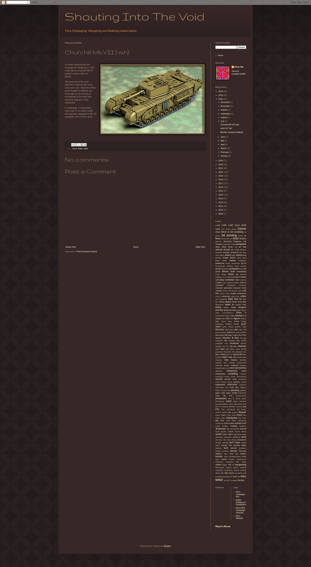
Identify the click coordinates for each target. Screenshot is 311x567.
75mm (223, 239)
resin (234, 415)
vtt (233, 465)
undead (231, 459)
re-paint (235, 412)
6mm (218, 238)
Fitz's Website (239, 517)
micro (232, 368)
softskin (231, 431)
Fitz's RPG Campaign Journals (240, 510)
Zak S (228, 480)
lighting (236, 354)
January (224, 156)
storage (218, 442)
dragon (226, 307)
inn (227, 346)
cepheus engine (233, 283)
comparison (241, 293)
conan (217, 296)
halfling (235, 335)
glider (236, 330)
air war (242, 247)
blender (218, 269)
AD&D (236, 238)
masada (218, 363)
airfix (232, 250)
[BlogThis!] (75, 144)
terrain (233, 450)
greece (223, 332)
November (225, 106)
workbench (228, 477)
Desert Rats (237, 302)
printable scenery (235, 407)
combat (233, 293)
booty (217, 274)
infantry (243, 343)
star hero (218, 440)
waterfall (243, 467)
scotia (217, 426)
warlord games (232, 467)
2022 (220, 164)
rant (229, 412)
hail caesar (219, 335)
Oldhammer (219, 387)
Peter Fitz (239, 67)
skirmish (236, 429)
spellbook (236, 437)
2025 (220, 95)
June (223, 137)
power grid (242, 404)
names (243, 382)
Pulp (223, 409)
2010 (220, 210)
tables (244, 445)
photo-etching (241, 396)
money (227, 377)
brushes (243, 274)
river (244, 415)
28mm (224, 232)
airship (236, 250)
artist (233, 255)
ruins (222, 420)
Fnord (236, 321)
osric (237, 387)
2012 (220, 202)
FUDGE (236, 324)
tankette (233, 448)
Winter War (219, 473)
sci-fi (244, 423)
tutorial (223, 459)
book (232, 271)
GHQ (227, 330)
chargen (218, 291)
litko (244, 354)
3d (228, 232)
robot (223, 418)
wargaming (240, 464)
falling (232, 316)
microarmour (240, 368)
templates (242, 448)
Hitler (238, 341)
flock (230, 321)
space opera (228, 434)
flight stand (220, 321)
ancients (218, 252)
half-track (228, 335)
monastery (219, 377)
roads (217, 418)
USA (237, 462)
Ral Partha (241, 409)
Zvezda (241, 480)
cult (216, 299)
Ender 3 (241, 313)
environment (220, 316)
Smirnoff (243, 429)
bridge (224, 274)
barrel (239, 258)
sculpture (242, 426)
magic (224, 357)
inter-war (233, 346)
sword (217, 445)
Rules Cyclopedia (239, 420)
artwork (239, 255)
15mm (74, 149)
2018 (220, 179)
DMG (244, 305)
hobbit (244, 341)
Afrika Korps (227, 247)
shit (231, 429)
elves (217, 313)
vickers (218, 465)
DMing (218, 307)
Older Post (200, 247)
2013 (220, 198)
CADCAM (230, 277)
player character (239, 401)
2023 (220, 160)
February (225, 152)
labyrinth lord (241, 352)
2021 (220, 168)
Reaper (242, 412)
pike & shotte (234, 398)
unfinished (219, 462)
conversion (225, 296)
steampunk (241, 440)
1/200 (217, 229)
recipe (217, 415)
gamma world (240, 327)
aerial (233, 244)
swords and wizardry (230, 445)
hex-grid (243, 338)
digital (227, 304)
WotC (235, 477)
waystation (219, 470)
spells (243, 437)
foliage (243, 321)
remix (229, 415)
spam (244, 434)
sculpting (233, 426)
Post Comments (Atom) (87, 251)
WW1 (243, 476)
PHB (230, 396)
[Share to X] (79, 144)
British (80, 149)
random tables (221, 412)
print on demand (221, 407)
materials (218, 365)
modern (243, 374)
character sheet (239, 288)
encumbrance (228, 313)
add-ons (218, 241)
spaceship (237, 434)
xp (225, 480)
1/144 (237, 225)
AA (231, 239)
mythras (236, 382)
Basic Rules (221, 260)
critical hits (235, 296)
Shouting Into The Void (134, 16)
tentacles (225, 451)
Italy (227, 349)
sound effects (240, 431)
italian (222, 349)
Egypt (238, 310)
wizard (231, 473)
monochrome (241, 377)
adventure (226, 244)
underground (241, 459)
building (218, 277)
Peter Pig (220, 396)
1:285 (223, 225)
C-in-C (224, 277)
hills (225, 341)
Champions (231, 285)
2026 (220, 91)
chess (225, 291)
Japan (232, 349)
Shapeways (220, 429)
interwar (242, 346)
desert (228, 302)
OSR (232, 387)
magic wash (241, 357)
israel (217, 349)
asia (244, 255)
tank (226, 448)
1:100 (217, 225)
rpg (216, 420)
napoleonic (220, 385)
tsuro (217, 459)
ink (224, 346)
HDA (240, 335)
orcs (226, 387)
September (226, 114)
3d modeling (236, 231)
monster (219, 379)
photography (221, 398)
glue (241, 330)
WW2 (86, 149)
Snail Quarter (220, 431)
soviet (218, 434)
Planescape (219, 401)
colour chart (224, 293)
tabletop (218, 448)
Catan (237, 280)
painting (235, 390)
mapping (233, 360)
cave (224, 283)
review (239, 415)
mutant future (226, 382)
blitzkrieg (225, 269)
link (240, 354)
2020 (220, 172)
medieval (234, 365)
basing (233, 260)
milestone (219, 371)
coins (240, 291)
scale (226, 423)
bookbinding (241, 271)
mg (228, 368)
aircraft (227, 249)
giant (231, 330)
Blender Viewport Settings (231, 132)
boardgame (234, 269)
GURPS (243, 332)
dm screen (236, 305)
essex (227, 316)
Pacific (223, 390)
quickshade (231, 409)
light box (229, 354)
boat (241, 269)
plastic (229, 401)
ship (228, 429)
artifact (221, 255)
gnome (218, 332)
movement (242, 379)
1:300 (230, 225)
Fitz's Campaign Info (240, 494)
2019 (220, 176)
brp (237, 274)
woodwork (238, 473)
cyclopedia (223, 299)
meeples (243, 365)
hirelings (232, 341)
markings (243, 360)
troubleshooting (235, 456)
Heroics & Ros (231, 338)
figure (237, 318)
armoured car (236, 252)
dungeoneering (229, 310)
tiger (225, 454)
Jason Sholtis (241, 349)
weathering (228, 470)
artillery (228, 255)
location (218, 357)
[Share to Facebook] (82, 144)
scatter (231, 423)
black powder (240, 266)
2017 (220, 183)
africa (217, 247)
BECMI (243, 263)
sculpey (225, 426)
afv (236, 247)
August (224, 117)
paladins (243, 390)
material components (237, 363)
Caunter (218, 283)
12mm (234, 229)
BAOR (232, 258)
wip (226, 473)
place (244, 398)
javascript (218, 352)
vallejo (244, 462)
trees (226, 456)
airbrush (219, 249)
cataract (243, 280)
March (224, 148)
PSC (217, 409)
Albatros (243, 250)
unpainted (229, 462)
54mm (240, 236)
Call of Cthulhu (240, 277)
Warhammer (219, 467)
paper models (231, 393)
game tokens (227, 327)
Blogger (167, 546)
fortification (219, 324)
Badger (226, 258)
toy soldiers (241, 454)
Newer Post (71, 247)
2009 (220, 214)
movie (217, 382)
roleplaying (231, 417)
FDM (227, 318)
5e (245, 236)
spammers (219, 437)
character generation (223, 288)
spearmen (228, 437)
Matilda (226, 365)
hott (226, 343)
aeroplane (241, 244)
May (223, 141)
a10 (227, 239)
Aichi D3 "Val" (226, 128)
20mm (217, 232)
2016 (220, 187)
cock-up (234, 291)
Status (234, 440)
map (226, 360)
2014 (220, 195)
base (244, 258)
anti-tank (226, 252)
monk (233, 377)
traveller (219, 456)
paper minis (220, 393)
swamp (243, 442)
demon (222, 302)
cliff (229, 291)
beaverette (236, 263)
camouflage (220, 280)
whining (243, 470)
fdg (223, 318)
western (237, 470)
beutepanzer (220, 266)
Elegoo (243, 310)
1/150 (243, 225)
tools (231, 454)
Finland (243, 318)
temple (217, 451)
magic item (232, 357)
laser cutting (220, 354)
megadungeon (220, 368)
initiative (218, 346)
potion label (232, 404)
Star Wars (227, 440)
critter (243, 296)
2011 (220, 206)
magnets (218, 360)
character (242, 285)
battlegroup (219, 263)
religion (223, 415)
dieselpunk (219, 305)
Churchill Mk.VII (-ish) (229, 125)
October (224, 110)
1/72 (223, 229)
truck (244, 456)
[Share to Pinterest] (85, 144)
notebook (242, 385)
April (223, 144)
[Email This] (72, 144)
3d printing (229, 235)
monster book (230, 379)
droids (233, 307)
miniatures (232, 370)
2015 (220, 191)
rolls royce (242, 418)
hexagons (219, 341)
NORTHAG (232, 385)
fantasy (239, 315)
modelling (233, 373)
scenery (238, 423)
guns (238, 332)
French (228, 324)
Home (135, 247)
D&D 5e (238, 299)
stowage (225, 442)
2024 (220, 99)
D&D (230, 299)
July (223, 121)
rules (228, 420)
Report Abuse (222, 526)
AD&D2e (242, 239)
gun (233, 332)
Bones (225, 271)
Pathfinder (242, 393)
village (224, 465)
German (219, 329)
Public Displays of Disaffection (241, 502)
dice (244, 302)
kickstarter (227, 352)
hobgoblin (219, 343)
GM (245, 330)
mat (225, 363)
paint (228, 390)
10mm (228, 229)
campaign (229, 280)
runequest (219, 423)
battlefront (242, 260)
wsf (239, 477)
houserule (234, 343)
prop (244, 407)
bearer (227, 263)
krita (233, 352)
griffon (229, 332)
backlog (218, 258)
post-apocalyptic (221, 404)
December (225, 102)
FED (231, 318)
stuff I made (234, 442)
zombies (234, 480)
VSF (229, 465)
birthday (230, 266)
